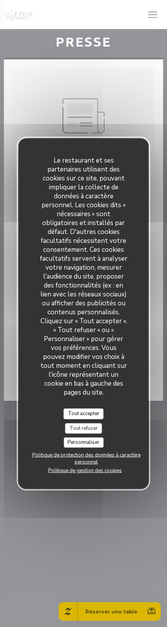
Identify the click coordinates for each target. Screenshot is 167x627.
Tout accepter (83, 413)
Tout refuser (84, 427)
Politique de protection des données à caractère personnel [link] (86, 458)
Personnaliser (83, 442)
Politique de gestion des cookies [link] (85, 470)
